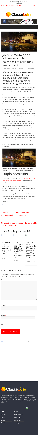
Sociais (3, 423)
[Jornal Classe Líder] (3, 27)
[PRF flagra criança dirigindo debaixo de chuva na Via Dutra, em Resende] (7, 235)
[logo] (13, 388)
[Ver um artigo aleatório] (35, 27)
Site (2, 324)
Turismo (16, 411)
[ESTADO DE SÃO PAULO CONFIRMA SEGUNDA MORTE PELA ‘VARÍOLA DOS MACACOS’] (19, 235)
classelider (21, 68)
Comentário (5, 280)
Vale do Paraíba (18, 414)
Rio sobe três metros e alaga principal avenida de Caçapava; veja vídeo (19, 224)
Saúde (3, 420)
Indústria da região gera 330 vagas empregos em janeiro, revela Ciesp (15, 213)
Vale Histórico (17, 417)
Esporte (3, 414)
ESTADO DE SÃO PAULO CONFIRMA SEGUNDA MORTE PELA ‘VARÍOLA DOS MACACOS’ (19, 249)
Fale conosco (17, 420)
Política (3, 417)
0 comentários (30, 68)
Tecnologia (17, 423)
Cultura (3, 411)
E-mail (3, 315)
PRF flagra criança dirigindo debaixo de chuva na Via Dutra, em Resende (6, 248)
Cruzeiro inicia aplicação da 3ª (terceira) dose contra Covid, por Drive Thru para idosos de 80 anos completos (31, 251)
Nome (3, 305)
